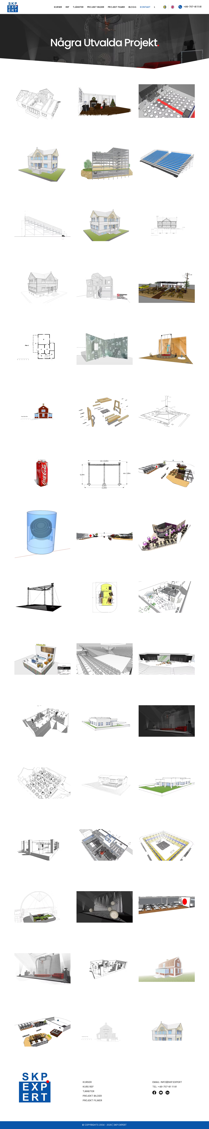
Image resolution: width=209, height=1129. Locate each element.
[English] (172, 7)
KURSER (87, 1082)
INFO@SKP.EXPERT (171, 1082)
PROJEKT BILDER (92, 1096)
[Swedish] (165, 7)
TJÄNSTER (88, 1091)
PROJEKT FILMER (92, 1100)
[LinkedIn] (167, 1093)
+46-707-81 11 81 (167, 1086)
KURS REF (88, 1086)
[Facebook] (154, 1093)
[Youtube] (161, 1093)
